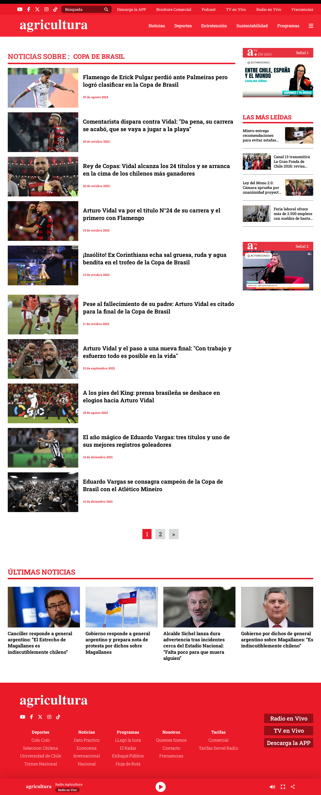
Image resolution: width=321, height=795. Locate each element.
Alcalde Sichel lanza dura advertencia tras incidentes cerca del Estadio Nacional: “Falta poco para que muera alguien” (194, 645)
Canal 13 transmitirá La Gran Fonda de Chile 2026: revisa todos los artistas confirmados (292, 161)
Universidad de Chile (40, 756)
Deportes (183, 25)
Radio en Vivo (268, 9)
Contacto (171, 748)
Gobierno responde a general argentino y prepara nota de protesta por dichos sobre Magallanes (118, 642)
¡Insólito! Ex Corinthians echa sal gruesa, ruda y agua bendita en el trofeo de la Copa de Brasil (155, 258)
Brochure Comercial (173, 9)
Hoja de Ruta (128, 764)
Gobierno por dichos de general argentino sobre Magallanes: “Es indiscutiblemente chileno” (277, 639)
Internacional (86, 756)
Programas (288, 25)
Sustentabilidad (252, 25)
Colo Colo (40, 740)
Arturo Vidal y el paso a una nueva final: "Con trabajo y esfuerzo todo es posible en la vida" (157, 352)
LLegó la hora (128, 740)
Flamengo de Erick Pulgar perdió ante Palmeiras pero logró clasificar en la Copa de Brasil (155, 80)
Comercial (218, 740)
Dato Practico (87, 740)
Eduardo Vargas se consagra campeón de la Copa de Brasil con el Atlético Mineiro (153, 485)
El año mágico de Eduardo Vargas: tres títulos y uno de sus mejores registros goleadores (156, 440)
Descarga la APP (131, 9)
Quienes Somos (171, 740)
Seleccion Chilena (40, 748)
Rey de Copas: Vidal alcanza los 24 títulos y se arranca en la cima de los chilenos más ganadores (156, 169)
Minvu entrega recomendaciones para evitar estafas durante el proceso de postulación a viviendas (261, 135)
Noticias (157, 25)
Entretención (214, 25)
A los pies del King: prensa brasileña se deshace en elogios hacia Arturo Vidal (151, 396)
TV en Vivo (236, 9)
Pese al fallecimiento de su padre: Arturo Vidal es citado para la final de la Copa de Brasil (158, 307)
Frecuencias (302, 9)
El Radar (128, 748)
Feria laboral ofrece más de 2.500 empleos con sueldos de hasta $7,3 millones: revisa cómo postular (293, 214)
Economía (87, 748)
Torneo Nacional (40, 764)
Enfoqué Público (128, 756)
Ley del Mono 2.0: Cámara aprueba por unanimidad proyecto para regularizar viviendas (262, 187)
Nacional (87, 764)
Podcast (209, 9)
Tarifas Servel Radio (218, 748)
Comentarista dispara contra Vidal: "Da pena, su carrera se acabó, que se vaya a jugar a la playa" (158, 125)
